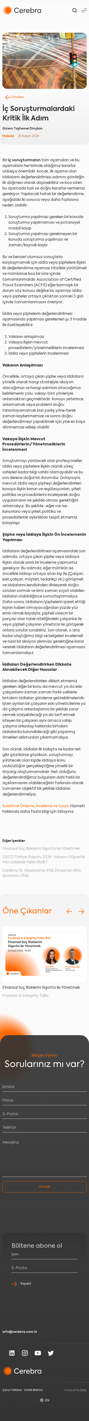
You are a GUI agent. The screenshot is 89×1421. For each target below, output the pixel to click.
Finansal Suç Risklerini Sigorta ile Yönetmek (41, 849)
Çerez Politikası (12, 1390)
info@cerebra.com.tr (19, 1331)
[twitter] (50, 1353)
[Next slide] (81, 911)
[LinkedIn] (11, 1353)
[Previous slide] (69, 911)
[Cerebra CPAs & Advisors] (21, 10)
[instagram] (24, 1353)
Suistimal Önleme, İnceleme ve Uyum (35, 806)
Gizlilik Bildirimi (33, 1390)
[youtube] (37, 1353)
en (47, 1400)
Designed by (75, 1390)
